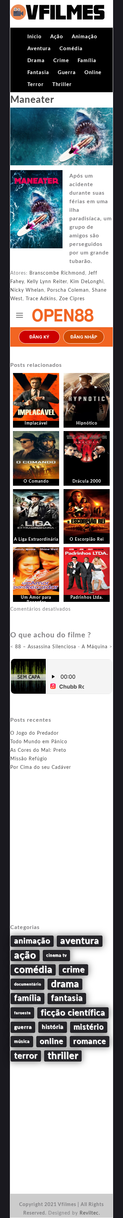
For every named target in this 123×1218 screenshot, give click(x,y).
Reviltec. (90, 1213)
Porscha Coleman (68, 290)
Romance (89, 1041)
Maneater (32, 100)
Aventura (39, 48)
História (53, 1027)
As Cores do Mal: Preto (38, 750)
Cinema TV (56, 955)
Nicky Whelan (27, 290)
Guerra (67, 72)
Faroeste (22, 1013)
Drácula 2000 (86, 481)
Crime (61, 60)
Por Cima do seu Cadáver (40, 767)
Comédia (71, 48)
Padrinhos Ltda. (86, 597)
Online (92, 72)
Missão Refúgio (28, 759)
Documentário (27, 984)
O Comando (36, 481)
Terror (35, 84)
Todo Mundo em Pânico (38, 741)
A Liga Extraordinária (36, 539)
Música (22, 1041)
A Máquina (95, 647)
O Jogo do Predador (34, 733)
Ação (56, 36)
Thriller (62, 84)
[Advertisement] (61, 855)
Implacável (36, 423)
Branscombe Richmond (57, 273)
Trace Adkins (41, 298)
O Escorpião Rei (87, 539)
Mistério (88, 1027)
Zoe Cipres (72, 298)
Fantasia (38, 72)
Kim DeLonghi (87, 281)
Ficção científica (73, 1013)
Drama (36, 60)
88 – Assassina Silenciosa (45, 647)
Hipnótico (86, 423)
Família (87, 60)
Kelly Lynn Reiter (47, 281)
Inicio (34, 36)
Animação (84, 36)
